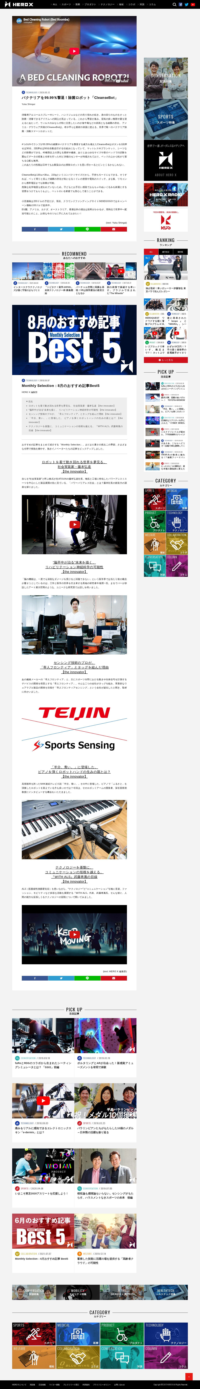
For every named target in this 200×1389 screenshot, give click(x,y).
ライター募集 (54, 1385)
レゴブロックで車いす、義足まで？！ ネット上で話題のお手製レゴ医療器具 (154, 352)
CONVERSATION (169, 383)
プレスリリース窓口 (71, 1385)
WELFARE (87, 1253)
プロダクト (90, 4)
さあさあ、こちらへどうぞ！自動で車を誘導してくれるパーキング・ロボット (173, 446)
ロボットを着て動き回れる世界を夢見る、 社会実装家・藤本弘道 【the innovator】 (72, 405)
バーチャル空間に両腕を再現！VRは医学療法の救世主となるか (90, 290)
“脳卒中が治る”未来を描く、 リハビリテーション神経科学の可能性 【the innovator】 (73, 410)
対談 (142, 4)
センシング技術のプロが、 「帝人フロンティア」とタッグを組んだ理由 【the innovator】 (76, 414)
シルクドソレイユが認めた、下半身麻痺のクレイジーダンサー (173, 434)
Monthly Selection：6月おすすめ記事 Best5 (41, 1258)
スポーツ (66, 4)
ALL (55, 4)
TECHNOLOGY (31, 92)
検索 (174, 4)
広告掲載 (42, 1385)
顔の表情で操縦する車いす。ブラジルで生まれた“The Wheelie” (121, 290)
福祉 (121, 4)
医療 (78, 4)
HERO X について (19, 1385)
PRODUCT (152, 342)
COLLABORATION (155, 284)
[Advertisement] (166, 36)
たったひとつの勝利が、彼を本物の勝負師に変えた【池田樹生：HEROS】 (173, 469)
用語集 (32, 1385)
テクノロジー (108, 4)
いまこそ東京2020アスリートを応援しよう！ (41, 1193)
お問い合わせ (119, 1385)
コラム (152, 4)
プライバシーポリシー (102, 1385)
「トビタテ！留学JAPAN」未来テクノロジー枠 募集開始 (59, 290)
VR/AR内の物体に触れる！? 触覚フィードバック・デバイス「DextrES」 (173, 457)
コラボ (131, 4)
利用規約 (86, 1385)
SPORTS (166, 395)
